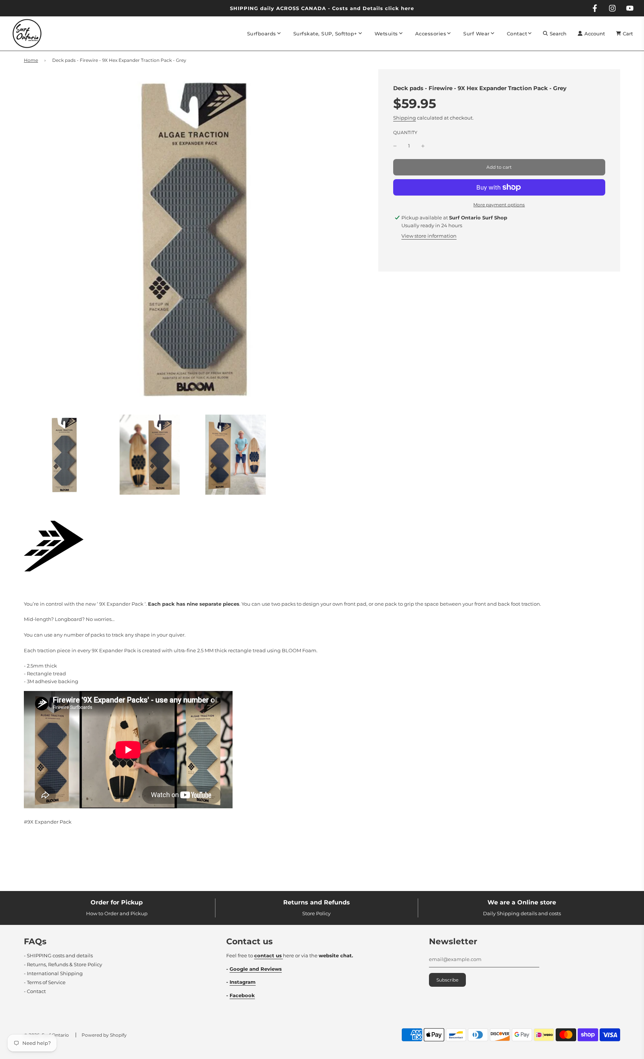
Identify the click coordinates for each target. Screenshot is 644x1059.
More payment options (499, 204)
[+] (423, 146)
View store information (429, 236)
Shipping (404, 118)
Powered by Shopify (104, 1035)
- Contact (35, 991)
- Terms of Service (45, 982)
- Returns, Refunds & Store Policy (63, 964)
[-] (395, 146)
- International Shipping (53, 973)
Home (31, 60)
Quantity (405, 132)
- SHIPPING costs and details (58, 955)
